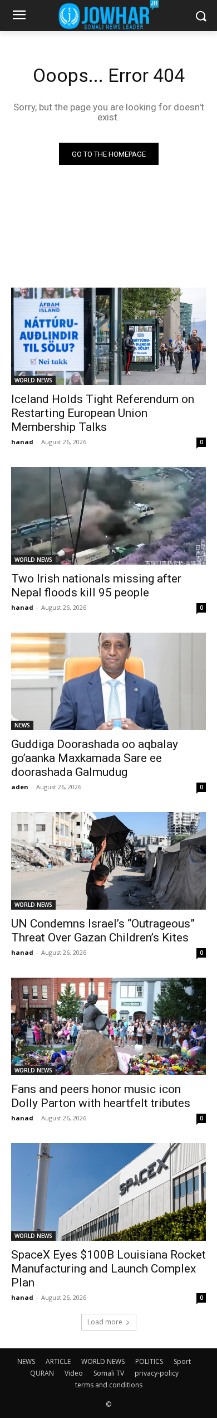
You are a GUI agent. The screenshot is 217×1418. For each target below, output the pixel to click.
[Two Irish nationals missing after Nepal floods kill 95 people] (108, 516)
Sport (182, 1361)
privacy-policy (157, 1373)
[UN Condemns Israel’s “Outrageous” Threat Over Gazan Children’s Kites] (108, 861)
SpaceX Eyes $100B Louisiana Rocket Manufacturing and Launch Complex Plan (108, 1268)
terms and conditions (108, 1385)
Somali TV (108, 1373)
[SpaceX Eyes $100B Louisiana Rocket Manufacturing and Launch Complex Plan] (108, 1192)
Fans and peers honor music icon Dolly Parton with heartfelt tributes (100, 1096)
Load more (104, 1322)
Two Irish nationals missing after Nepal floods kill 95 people (96, 585)
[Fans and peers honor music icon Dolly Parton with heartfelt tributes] (108, 1026)
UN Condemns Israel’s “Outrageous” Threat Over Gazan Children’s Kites (103, 930)
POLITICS (149, 1361)
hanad (22, 442)
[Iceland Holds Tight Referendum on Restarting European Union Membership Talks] (108, 336)
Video (74, 1373)
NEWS (22, 725)
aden (19, 787)
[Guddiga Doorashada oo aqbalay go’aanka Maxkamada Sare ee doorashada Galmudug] (108, 681)
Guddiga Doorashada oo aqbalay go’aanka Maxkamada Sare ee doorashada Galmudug (94, 758)
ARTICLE (58, 1361)
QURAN (42, 1373)
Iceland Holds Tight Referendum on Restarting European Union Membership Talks (102, 413)
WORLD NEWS (33, 380)
